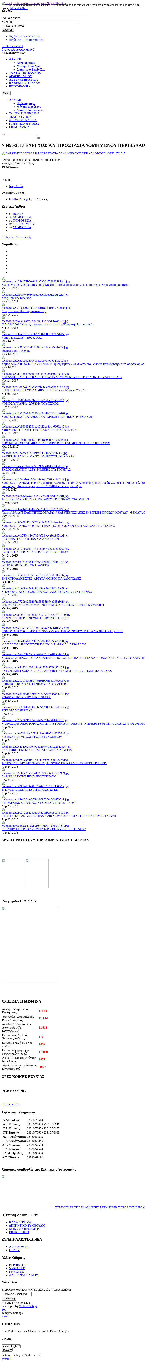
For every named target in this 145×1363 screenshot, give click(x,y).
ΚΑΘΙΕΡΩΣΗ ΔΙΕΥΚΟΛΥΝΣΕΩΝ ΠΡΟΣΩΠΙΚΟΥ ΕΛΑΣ (38, 456)
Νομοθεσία (16, 186)
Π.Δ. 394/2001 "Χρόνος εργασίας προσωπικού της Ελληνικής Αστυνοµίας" (47, 324)
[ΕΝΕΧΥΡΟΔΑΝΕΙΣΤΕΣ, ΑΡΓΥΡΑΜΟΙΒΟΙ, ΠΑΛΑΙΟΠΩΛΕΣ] (35, 575)
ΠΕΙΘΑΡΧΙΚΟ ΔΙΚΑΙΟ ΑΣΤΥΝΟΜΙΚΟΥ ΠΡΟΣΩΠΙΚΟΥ (38, 802)
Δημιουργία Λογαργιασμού (18, 49)
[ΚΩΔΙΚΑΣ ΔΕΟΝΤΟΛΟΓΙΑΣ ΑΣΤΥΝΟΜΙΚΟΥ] (35, 733)
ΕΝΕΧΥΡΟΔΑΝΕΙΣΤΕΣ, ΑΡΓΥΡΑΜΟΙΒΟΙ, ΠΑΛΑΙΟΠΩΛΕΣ (41, 578)
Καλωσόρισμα (26, 103)
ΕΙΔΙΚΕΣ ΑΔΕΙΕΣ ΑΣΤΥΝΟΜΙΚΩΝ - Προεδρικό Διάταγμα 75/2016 (44, 390)
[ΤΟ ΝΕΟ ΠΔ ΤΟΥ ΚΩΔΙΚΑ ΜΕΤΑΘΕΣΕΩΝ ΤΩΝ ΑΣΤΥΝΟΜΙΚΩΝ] (35, 496)
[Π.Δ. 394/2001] (35, 321)
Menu (6, 93)
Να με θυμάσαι (15, 26)
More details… (19, 8)
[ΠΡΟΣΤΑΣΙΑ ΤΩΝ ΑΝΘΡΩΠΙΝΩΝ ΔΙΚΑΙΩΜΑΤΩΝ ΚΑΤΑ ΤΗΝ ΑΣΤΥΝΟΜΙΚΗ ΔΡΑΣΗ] (35, 812)
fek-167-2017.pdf (19, 199)
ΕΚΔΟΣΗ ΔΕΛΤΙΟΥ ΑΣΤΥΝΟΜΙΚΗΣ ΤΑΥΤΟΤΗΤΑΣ (36, 469)
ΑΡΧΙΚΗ (15, 99)
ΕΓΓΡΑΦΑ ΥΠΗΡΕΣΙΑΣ (17, 710)
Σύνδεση (7, 29)
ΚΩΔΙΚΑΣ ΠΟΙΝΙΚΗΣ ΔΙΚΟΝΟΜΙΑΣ (26, 697)
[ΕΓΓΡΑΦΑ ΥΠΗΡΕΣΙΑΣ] (35, 707)
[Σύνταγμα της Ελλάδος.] (35, 347)
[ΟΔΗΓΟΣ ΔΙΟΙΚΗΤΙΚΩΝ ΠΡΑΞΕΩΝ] (35, 561)
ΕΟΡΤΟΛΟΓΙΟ (11, 1104)
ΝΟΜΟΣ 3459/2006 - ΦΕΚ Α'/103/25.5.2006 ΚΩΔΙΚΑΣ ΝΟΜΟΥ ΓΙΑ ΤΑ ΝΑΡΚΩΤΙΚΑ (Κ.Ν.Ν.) (62, 631)
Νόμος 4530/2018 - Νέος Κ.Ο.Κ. (22, 337)
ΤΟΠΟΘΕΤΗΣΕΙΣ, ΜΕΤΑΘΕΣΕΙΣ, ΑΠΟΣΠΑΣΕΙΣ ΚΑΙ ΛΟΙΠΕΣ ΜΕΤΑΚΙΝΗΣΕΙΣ (54, 763)
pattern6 (6, 1359)
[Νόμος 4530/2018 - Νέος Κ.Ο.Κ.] (35, 334)
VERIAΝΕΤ (17, 1268)
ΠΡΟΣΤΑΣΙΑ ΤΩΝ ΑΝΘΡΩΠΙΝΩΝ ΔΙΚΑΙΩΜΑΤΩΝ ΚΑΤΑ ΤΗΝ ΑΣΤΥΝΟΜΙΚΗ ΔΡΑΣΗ (59, 816)
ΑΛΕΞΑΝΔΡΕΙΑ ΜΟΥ (23, 1275)
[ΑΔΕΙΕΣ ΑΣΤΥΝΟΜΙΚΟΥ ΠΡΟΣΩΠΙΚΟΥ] (35, 773)
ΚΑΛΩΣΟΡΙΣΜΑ (20, 1222)
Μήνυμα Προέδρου (29, 106)
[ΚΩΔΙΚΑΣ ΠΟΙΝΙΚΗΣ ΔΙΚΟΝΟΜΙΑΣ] (35, 693)
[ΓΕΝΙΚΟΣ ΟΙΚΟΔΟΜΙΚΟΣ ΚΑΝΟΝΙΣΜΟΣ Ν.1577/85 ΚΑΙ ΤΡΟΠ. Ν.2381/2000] (35, 601)
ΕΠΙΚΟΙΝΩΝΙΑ (19, 127)
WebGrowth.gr (28, 1306)
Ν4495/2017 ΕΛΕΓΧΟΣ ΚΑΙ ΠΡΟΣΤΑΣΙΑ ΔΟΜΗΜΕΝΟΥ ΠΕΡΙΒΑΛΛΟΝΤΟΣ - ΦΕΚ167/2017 (62, 377)
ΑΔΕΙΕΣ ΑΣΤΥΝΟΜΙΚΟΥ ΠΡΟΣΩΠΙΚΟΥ (29, 776)
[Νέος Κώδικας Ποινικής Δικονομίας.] (36, 307)
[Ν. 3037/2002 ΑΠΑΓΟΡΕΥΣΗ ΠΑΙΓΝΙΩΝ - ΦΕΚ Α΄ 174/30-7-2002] (35, 641)
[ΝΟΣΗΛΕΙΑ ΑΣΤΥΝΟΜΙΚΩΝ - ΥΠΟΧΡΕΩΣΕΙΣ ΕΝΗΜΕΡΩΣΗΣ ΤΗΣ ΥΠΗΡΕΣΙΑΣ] (35, 439)
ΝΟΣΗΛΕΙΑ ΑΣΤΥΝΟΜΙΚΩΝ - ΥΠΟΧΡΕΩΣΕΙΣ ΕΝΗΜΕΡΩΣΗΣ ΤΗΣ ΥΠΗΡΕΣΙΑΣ (56, 443)
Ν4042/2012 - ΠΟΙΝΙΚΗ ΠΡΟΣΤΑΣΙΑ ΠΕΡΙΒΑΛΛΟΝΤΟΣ (39, 430)
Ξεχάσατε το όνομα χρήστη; (26, 39)
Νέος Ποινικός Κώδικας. (16, 298)
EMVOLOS (16, 1271)
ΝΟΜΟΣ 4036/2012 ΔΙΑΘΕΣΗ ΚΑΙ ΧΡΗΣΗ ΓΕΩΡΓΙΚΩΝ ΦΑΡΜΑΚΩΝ (47, 416)
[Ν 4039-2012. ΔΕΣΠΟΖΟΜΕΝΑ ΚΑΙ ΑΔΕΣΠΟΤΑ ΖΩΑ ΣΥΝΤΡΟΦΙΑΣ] (35, 588)
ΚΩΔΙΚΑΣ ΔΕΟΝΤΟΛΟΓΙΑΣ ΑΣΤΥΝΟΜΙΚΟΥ (32, 736)
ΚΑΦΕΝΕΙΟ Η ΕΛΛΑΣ (24, 123)
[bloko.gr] (37, 887)
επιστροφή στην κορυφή (16, 237)
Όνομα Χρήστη (11, 17)
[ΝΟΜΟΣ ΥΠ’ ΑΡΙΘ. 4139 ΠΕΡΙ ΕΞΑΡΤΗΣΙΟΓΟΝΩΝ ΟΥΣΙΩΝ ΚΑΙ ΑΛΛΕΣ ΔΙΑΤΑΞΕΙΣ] (35, 522)
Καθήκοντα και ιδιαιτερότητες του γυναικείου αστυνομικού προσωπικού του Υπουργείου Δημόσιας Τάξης (65, 284)
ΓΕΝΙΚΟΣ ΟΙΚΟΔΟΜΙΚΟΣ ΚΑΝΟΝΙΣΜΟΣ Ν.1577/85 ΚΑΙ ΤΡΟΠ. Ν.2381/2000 (53, 604)
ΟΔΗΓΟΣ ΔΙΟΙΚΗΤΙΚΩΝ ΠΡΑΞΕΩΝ (25, 565)
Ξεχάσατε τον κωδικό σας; (25, 36)
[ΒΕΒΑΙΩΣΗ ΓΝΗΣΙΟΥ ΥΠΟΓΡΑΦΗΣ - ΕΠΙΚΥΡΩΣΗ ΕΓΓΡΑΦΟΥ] (35, 825)
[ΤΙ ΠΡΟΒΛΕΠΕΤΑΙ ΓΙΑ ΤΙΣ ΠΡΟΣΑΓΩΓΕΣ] (35, 786)
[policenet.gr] (13, 887)
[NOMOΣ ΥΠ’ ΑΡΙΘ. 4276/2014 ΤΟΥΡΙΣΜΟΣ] (35, 400)
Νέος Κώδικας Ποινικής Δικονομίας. (24, 311)
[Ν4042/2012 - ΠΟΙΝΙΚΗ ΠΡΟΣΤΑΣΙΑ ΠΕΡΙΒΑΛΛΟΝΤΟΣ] (35, 426)
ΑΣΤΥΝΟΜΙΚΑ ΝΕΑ (23, 120)
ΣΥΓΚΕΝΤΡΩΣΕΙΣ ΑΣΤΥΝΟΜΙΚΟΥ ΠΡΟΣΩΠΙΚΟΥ (35, 552)
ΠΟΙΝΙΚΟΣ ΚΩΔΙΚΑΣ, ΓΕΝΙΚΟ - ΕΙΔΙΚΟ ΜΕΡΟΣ (34, 684)
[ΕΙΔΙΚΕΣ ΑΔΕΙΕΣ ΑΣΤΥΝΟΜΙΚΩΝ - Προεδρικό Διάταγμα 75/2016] (35, 387)
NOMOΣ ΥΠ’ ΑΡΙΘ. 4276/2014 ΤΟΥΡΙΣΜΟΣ (30, 403)
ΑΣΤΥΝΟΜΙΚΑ (19, 1246)
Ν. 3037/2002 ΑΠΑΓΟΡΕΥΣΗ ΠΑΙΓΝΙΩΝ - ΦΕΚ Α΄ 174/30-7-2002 (44, 644)
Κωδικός (7, 21)
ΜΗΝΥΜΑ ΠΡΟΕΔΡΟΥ (24, 1228)
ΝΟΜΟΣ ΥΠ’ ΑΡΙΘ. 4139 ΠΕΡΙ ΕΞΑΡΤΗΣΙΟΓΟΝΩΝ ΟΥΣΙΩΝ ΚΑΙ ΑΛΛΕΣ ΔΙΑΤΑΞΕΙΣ (58, 525)
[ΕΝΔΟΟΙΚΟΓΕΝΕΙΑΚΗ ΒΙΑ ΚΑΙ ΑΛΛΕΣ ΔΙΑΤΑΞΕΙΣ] (36, 746)
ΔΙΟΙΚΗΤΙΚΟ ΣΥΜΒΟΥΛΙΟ (27, 1225)
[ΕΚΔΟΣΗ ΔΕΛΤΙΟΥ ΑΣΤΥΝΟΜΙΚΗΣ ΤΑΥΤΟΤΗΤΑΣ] (35, 466)
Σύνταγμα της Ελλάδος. (16, 350)
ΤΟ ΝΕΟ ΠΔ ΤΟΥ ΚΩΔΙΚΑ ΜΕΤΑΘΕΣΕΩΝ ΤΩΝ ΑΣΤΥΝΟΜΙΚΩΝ (45, 499)
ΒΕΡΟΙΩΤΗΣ (17, 1264)
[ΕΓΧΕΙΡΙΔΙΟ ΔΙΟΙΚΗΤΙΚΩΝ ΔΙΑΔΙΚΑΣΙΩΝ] (35, 535)
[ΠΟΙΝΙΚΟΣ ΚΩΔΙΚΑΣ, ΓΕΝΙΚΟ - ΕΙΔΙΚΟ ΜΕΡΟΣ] (35, 680)
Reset (5, 1316)
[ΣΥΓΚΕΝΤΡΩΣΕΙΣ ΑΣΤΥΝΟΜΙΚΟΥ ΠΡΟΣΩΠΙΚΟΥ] (35, 548)
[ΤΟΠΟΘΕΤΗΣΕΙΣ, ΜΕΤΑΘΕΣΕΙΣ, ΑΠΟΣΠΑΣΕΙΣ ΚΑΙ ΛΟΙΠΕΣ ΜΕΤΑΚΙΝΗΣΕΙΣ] (35, 759)
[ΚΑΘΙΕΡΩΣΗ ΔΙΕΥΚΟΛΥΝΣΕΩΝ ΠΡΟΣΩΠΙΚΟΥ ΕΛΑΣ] (34, 453)
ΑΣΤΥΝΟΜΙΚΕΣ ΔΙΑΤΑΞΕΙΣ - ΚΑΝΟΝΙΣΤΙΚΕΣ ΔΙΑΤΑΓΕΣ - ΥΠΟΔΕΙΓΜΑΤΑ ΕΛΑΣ (57, 670)
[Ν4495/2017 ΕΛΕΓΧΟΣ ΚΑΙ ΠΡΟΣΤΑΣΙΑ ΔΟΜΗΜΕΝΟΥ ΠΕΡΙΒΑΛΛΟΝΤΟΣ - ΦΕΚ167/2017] (35, 373)
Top (4, 1309)
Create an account (12, 46)
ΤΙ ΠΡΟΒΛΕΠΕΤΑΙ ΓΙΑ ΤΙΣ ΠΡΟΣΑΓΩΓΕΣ (30, 789)
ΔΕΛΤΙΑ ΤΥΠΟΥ (24, 223)
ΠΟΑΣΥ (18, 213)
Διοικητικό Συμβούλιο (31, 110)
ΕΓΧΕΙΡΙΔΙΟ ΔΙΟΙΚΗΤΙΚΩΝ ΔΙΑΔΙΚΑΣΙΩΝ (30, 538)
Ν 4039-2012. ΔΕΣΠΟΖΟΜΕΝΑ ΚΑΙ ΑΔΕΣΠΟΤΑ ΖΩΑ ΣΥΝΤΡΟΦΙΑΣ (47, 591)
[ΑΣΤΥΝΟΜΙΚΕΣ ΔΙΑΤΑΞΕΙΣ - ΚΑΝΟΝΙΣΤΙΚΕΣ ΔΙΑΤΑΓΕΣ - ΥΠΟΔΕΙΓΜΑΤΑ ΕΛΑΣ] (35, 667)
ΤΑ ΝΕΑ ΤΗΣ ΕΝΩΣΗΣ (24, 113)
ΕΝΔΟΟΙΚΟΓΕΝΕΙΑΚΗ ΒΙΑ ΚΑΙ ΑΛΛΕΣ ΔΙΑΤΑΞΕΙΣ (37, 750)
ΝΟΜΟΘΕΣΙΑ (22, 217)
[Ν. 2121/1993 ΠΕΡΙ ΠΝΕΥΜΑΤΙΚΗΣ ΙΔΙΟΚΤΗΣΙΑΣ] (36, 614)
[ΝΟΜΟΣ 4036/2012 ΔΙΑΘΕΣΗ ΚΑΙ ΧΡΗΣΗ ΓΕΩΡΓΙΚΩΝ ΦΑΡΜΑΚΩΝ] (35, 413)
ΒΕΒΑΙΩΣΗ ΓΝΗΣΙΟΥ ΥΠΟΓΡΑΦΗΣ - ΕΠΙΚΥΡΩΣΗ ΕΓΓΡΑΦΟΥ (44, 829)
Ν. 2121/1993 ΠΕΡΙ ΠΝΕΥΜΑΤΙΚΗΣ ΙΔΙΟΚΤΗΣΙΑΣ (35, 618)
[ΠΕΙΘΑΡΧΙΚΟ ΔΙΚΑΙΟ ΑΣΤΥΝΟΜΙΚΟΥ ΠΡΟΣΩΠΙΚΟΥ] (35, 799)
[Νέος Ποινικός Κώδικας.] (35, 294)
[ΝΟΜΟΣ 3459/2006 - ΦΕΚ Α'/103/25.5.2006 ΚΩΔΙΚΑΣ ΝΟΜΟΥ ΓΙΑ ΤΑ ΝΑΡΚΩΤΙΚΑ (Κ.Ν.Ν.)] (35, 627)
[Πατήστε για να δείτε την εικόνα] (63, 153)
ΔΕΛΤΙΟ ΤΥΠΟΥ (20, 116)
